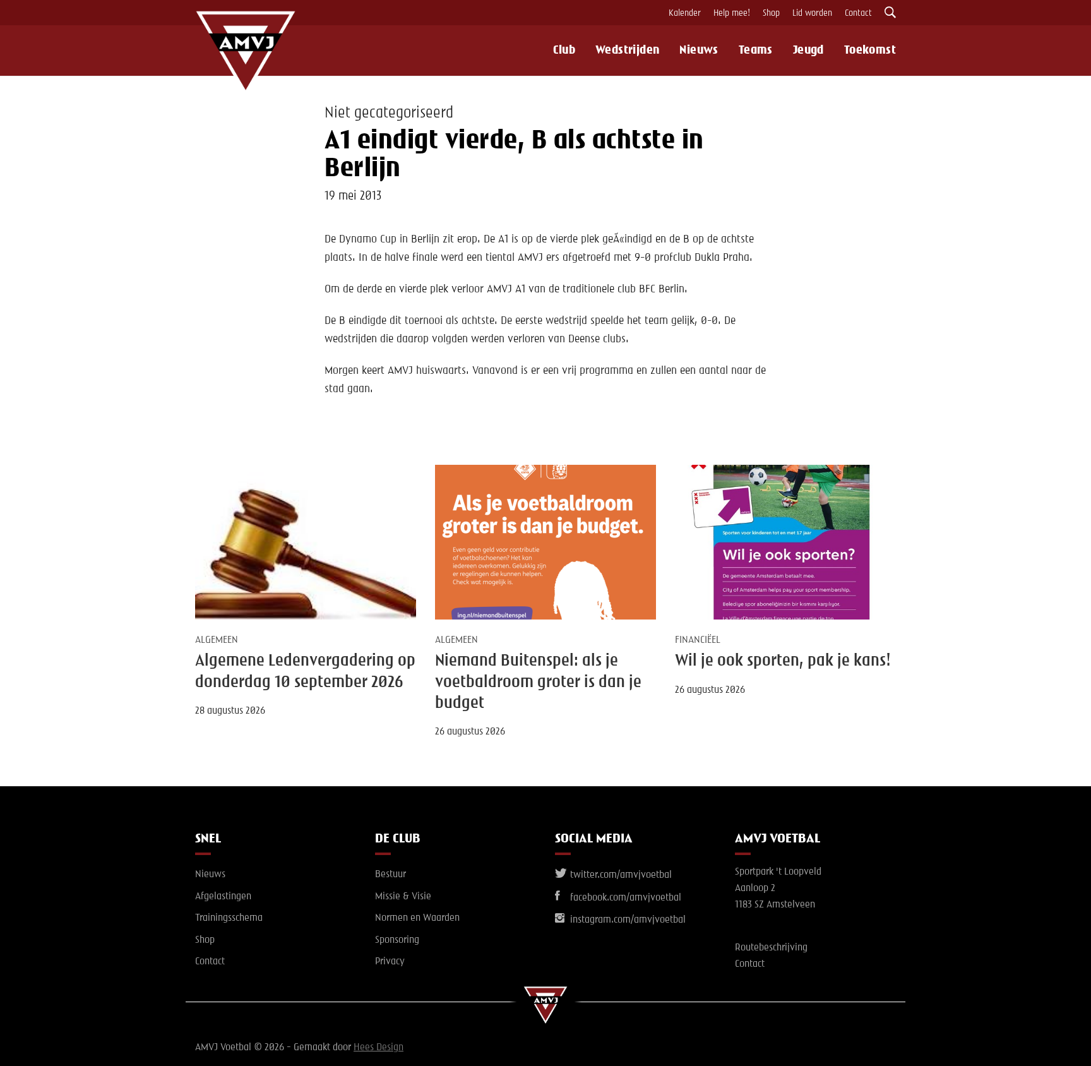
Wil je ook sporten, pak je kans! (783, 661)
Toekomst (870, 50)
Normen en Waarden (417, 918)
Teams (756, 50)
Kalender (685, 13)
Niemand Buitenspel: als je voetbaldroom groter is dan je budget (538, 682)
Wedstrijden (627, 50)
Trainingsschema (229, 918)
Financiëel (697, 640)
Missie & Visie (403, 897)
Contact (858, 13)
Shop (771, 13)
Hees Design (378, 1048)
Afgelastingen (223, 897)
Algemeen (216, 640)
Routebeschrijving (771, 948)
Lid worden (812, 13)
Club (564, 50)
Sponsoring (397, 940)
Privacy (390, 962)
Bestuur (390, 875)
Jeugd (808, 50)
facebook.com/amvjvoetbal (624, 898)
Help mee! (731, 13)
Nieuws (698, 50)
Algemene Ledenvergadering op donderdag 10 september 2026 (305, 671)
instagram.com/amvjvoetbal (627, 920)
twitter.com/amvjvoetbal (620, 875)
